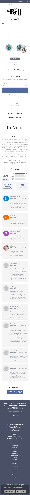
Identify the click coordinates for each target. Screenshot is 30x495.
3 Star (13, 176)
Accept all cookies (20, 491)
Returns (21, 98)
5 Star (13, 173)
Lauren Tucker (14, 367)
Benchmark (15, 470)
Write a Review (15, 392)
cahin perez (13, 215)
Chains (15, 457)
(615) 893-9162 (15, 64)
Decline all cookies (9, 491)
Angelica (15, 468)
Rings (16, 162)
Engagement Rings (15, 455)
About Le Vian (15, 117)
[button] (20, 1)
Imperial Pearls (15, 474)
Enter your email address (15, 408)
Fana (15, 472)
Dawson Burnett (15, 197)
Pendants (11, 162)
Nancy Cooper (14, 306)
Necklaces (15, 164)
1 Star (13, 179)
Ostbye (15, 476)
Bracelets (21, 162)
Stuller (15, 478)
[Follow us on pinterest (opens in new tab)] (18, 416)
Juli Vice (12, 246)
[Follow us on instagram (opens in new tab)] (14, 416)
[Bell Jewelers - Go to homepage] (14, 12)
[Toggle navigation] (2, 23)
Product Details (15, 113)
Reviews (15, 169)
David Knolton (14, 351)
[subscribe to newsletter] (21, 411)
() (26, 173)
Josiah (12, 286)
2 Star (13, 178)
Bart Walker (13, 263)
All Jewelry (15, 447)
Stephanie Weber (15, 231)
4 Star (13, 175)
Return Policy (15, 420)
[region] (15, 47)
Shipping (8, 98)
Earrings (5, 29)
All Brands (15, 466)
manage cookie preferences (16, 487)
